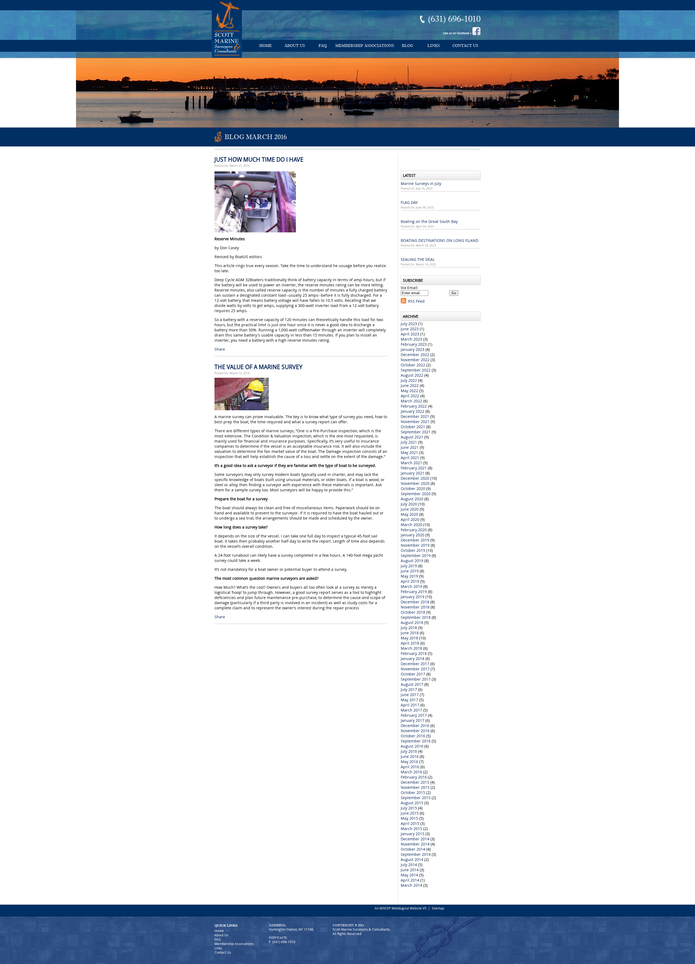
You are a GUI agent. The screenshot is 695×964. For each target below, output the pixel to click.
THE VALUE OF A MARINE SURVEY (258, 367)
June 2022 (410, 385)
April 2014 (410, 880)
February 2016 (414, 777)
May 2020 (409, 514)
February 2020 (414, 529)
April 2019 (410, 581)
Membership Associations (364, 45)
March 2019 (411, 586)
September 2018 (416, 617)
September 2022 (416, 370)
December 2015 (415, 782)
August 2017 (412, 684)
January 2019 (412, 596)
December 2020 (415, 478)
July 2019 (409, 565)
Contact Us (465, 45)
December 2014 (415, 838)
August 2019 (412, 560)
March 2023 (411, 339)
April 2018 (410, 643)
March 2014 (411, 885)
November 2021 (415, 421)
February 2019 (414, 591)
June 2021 (410, 447)
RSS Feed (416, 301)
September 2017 (416, 679)
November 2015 (415, 787)
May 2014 (409, 874)
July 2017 (409, 689)
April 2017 (410, 704)
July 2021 (409, 442)
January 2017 (412, 720)
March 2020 (411, 524)
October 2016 (413, 735)
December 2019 (415, 540)
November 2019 (415, 545)
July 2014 (409, 864)
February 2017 (414, 715)
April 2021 (410, 457)
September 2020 (416, 493)
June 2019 (410, 571)
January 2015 (412, 833)
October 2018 (413, 612)
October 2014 (413, 849)
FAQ (322, 45)
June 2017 (410, 694)
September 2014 (416, 854)
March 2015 (411, 828)
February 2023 (414, 344)
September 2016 (416, 741)
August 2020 (412, 498)
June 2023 (410, 328)
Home (265, 45)
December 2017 (415, 663)
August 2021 (412, 437)
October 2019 (413, 550)
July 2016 (409, 751)
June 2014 (410, 869)
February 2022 (414, 406)
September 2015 (416, 797)
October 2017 (413, 674)
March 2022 (411, 400)
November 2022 (415, 359)
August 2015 (412, 802)
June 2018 (410, 632)
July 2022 (409, 380)
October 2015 (413, 792)
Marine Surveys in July (421, 183)
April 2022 (410, 395)
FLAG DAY (409, 202)
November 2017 (415, 668)
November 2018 (415, 607)
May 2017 (409, 699)
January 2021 (412, 473)
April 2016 (410, 766)
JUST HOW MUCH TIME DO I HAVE (259, 159)
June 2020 (410, 509)
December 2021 (415, 416)
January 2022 (412, 411)
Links (433, 45)
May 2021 (409, 452)
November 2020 (415, 483)
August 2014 (412, 859)
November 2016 (415, 730)
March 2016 (411, 771)
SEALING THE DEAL (418, 259)
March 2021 (411, 462)
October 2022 (413, 364)
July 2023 (409, 323)
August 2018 (412, 622)
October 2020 (413, 488)
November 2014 (415, 844)
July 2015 (409, 808)
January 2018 (412, 658)
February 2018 (414, 653)
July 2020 (409, 504)
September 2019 (416, 555)
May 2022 (409, 390)
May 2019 (409, 576)
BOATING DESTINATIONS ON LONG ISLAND (439, 240)
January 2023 (412, 349)
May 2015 (409, 818)
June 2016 (410, 756)
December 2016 (415, 725)
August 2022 (412, 375)
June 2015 (410, 813)
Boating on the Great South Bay (429, 221)
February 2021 (414, 467)
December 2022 (415, 354)
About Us (295, 45)
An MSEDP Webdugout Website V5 (401, 908)
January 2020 (412, 534)
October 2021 (413, 426)
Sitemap (438, 908)
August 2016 (412, 746)
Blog (407, 45)
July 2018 (409, 627)
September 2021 (416, 431)
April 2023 (410, 334)
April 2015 (410, 823)
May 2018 (409, 637)
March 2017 (411, 710)
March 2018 (411, 648)
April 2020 (410, 519)
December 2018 (415, 601)
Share (219, 349)
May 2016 (409, 761)
